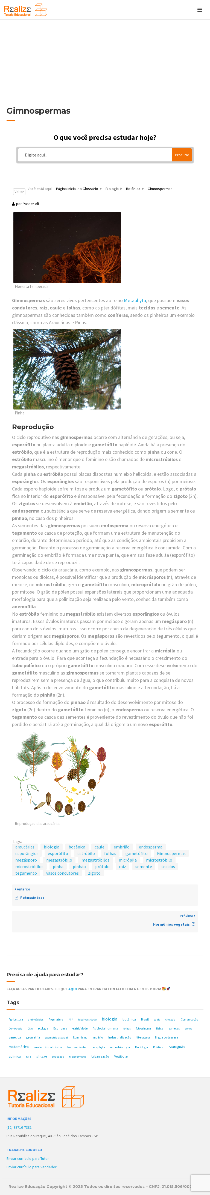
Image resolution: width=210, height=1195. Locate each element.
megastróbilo (59, 860)
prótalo (102, 866)
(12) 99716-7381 (19, 1127)
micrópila (128, 860)
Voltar (19, 191)
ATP (71, 1019)
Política (158, 1047)
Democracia (15, 1028)
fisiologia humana (105, 1028)
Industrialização (119, 1037)
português (177, 1047)
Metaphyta (135, 300)
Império (97, 1037)
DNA (30, 1028)
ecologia (43, 1028)
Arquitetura (56, 1019)
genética (15, 1037)
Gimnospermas (171, 853)
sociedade (58, 1056)
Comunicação (189, 1019)
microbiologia (120, 1047)
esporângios (27, 853)
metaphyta (98, 1047)
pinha (58, 866)
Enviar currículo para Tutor (28, 1158)
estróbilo (86, 853)
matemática (19, 1046)
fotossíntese (143, 1028)
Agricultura (16, 1019)
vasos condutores (62, 873)
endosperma (150, 847)
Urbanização (100, 1056)
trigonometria (77, 1056)
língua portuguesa (166, 1037)
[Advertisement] (105, 65)
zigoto (94, 873)
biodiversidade (87, 1019)
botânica (77, 847)
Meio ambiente (76, 1047)
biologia (51, 847)
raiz (122, 866)
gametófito (137, 853)
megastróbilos (95, 860)
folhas (110, 853)
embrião (122, 847)
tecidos (168, 866)
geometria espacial (56, 1037)
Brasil (145, 1019)
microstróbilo (159, 860)
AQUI (72, 988)
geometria (33, 1037)
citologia (170, 1019)
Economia (60, 1028)
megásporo (26, 860)
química (15, 1056)
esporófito (58, 853)
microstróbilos (29, 866)
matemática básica (48, 1047)
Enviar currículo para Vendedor (32, 1166)
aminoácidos (35, 1019)
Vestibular (121, 1056)
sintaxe (41, 1056)
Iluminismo (80, 1037)
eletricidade (80, 1028)
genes (188, 1028)
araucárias (24, 847)
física (160, 1028)
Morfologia (141, 1047)
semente (143, 866)
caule (99, 847)
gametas (174, 1028)
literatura (143, 1037)
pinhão (79, 866)
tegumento (26, 873)
